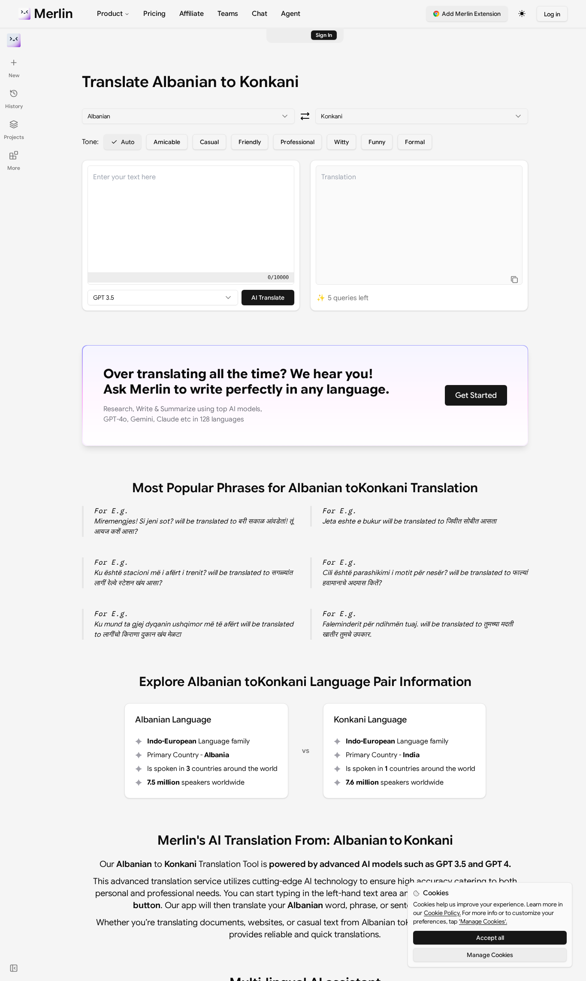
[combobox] (188, 116)
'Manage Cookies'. (483, 921)
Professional (297, 142)
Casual (209, 142)
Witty (341, 142)
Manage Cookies (490, 955)
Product (110, 13)
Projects (14, 137)
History (14, 106)
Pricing (154, 13)
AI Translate (267, 297)
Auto (127, 142)
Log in (552, 14)
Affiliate (191, 13)
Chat (259, 13)
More (13, 168)
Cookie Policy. (442, 913)
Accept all (490, 938)
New (14, 75)
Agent (290, 13)
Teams (227, 13)
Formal (415, 142)
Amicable (167, 142)
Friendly (250, 142)
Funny (377, 142)
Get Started (476, 395)
